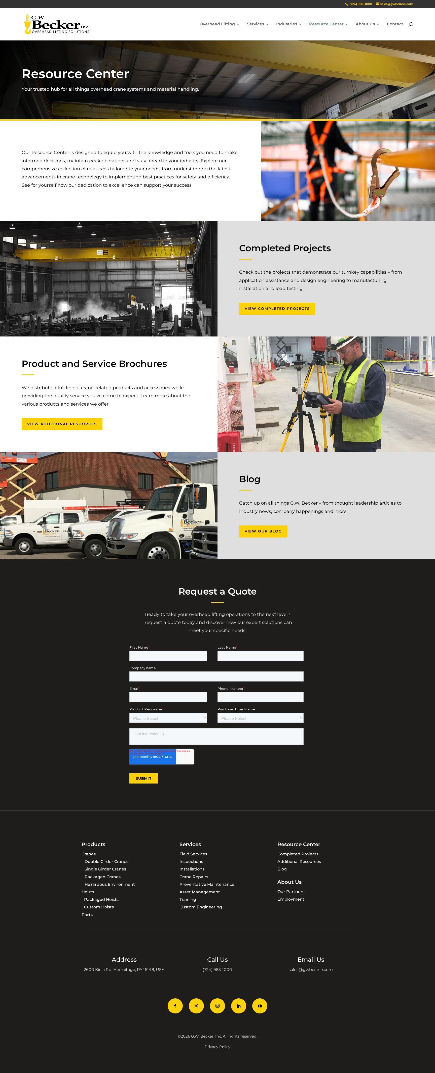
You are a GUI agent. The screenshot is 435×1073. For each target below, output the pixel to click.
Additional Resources (299, 861)
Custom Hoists (99, 907)
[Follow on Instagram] (217, 1005)
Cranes (89, 854)
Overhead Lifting (217, 24)
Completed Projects (297, 854)
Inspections (191, 861)
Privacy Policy (217, 1046)
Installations (191, 869)
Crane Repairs (193, 876)
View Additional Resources (62, 424)
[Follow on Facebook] (175, 1005)
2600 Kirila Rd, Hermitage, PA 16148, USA (124, 969)
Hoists (88, 892)
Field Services (193, 854)
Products (93, 844)
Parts (87, 914)
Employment (290, 899)
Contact (395, 24)
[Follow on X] (196, 1005)
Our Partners (290, 891)
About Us (365, 24)
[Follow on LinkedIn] (238, 1005)
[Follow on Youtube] (259, 1005)
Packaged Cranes (103, 876)
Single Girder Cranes (105, 869)
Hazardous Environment (110, 884)
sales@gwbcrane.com (311, 969)
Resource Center (326, 24)
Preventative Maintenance (206, 884)
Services (255, 24)
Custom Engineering (200, 907)
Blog (282, 869)
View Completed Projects (277, 308)
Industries (286, 24)
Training (187, 899)
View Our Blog (263, 531)
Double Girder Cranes (106, 861)
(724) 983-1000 (217, 969)
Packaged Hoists (101, 899)
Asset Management (199, 892)
